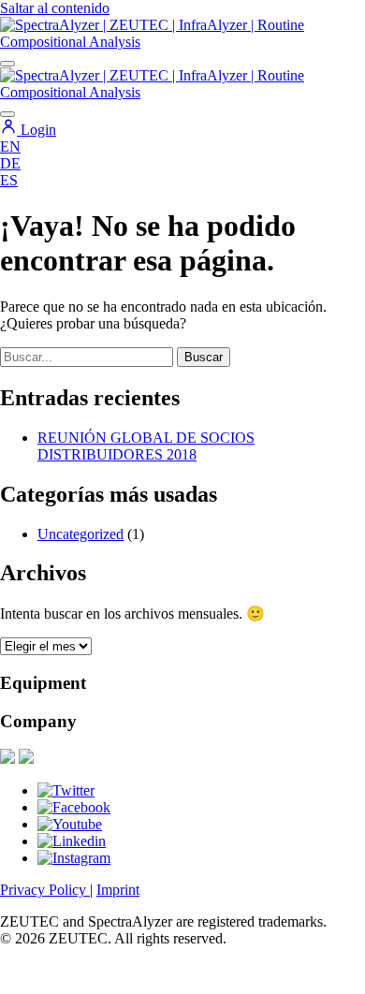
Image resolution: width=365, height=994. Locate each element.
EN (10, 146)
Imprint (117, 890)
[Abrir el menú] (7, 63)
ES (9, 180)
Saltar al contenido (55, 8)
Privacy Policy (45, 890)
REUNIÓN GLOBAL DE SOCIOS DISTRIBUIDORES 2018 (146, 446)
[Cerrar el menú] (7, 114)
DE (10, 163)
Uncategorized (80, 534)
